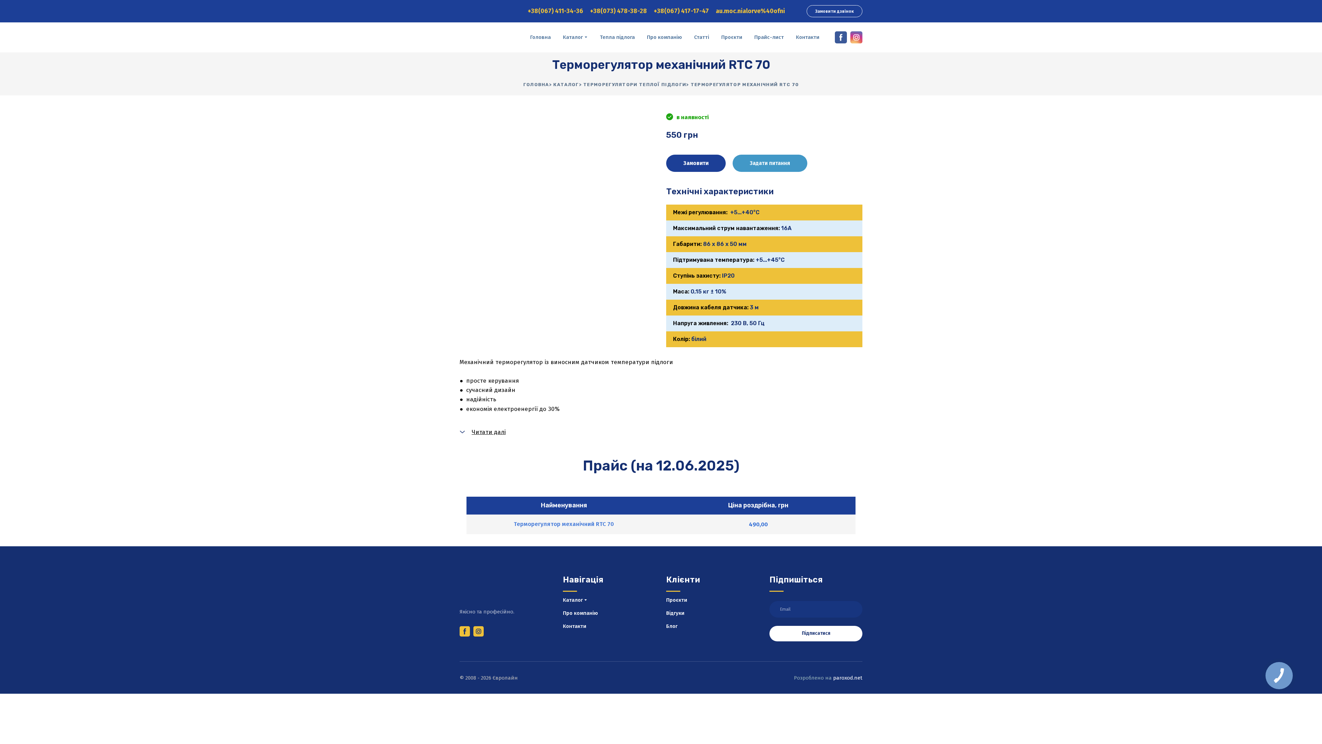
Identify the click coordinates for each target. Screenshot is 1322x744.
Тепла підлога (617, 37)
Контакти (807, 37)
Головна (540, 37)
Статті (701, 37)
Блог (672, 626)
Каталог (573, 37)
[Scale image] (558, 230)
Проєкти (731, 37)
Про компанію (664, 37)
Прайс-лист (769, 37)
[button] (834, 11)
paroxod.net (847, 678)
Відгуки (675, 613)
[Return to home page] (489, 37)
